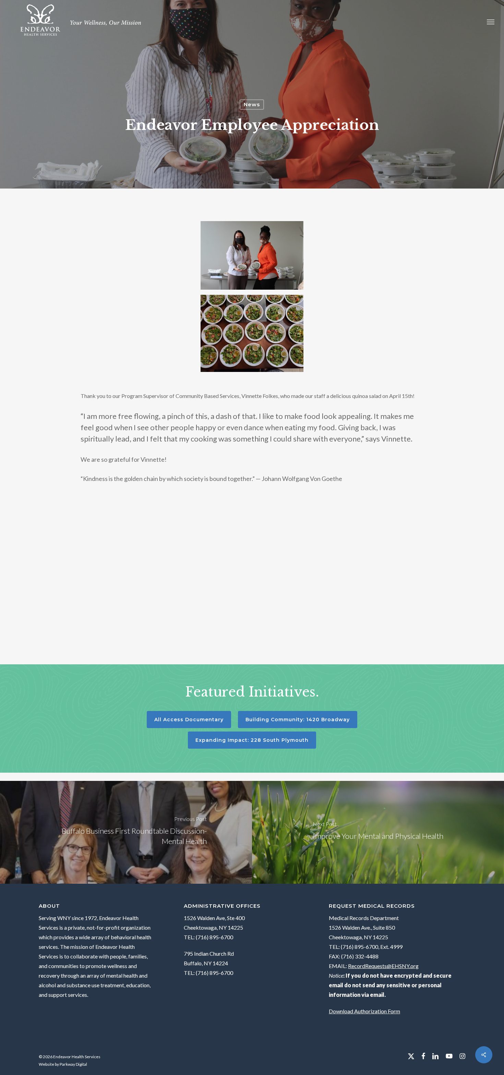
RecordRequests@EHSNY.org (383, 966)
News (252, 104)
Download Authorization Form (364, 1011)
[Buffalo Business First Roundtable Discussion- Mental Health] (126, 832)
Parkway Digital (73, 1064)
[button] (490, 21)
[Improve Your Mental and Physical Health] (378, 832)
